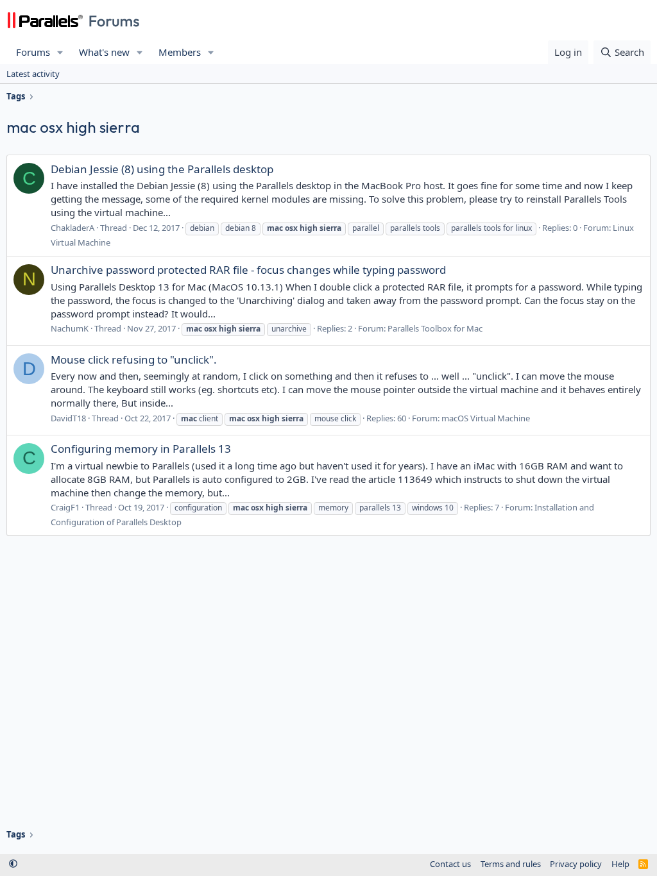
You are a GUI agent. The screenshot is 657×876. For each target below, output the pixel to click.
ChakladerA (72, 227)
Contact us (450, 864)
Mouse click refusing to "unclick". (134, 359)
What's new (104, 52)
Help (620, 864)
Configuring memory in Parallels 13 (141, 448)
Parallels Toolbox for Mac (435, 328)
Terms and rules (511, 864)
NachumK (70, 328)
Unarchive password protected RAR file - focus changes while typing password (248, 269)
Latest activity (33, 74)
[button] (60, 52)
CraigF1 (65, 507)
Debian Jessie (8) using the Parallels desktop (162, 169)
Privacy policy (576, 864)
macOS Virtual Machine (485, 418)
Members (179, 52)
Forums (33, 52)
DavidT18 (68, 418)
